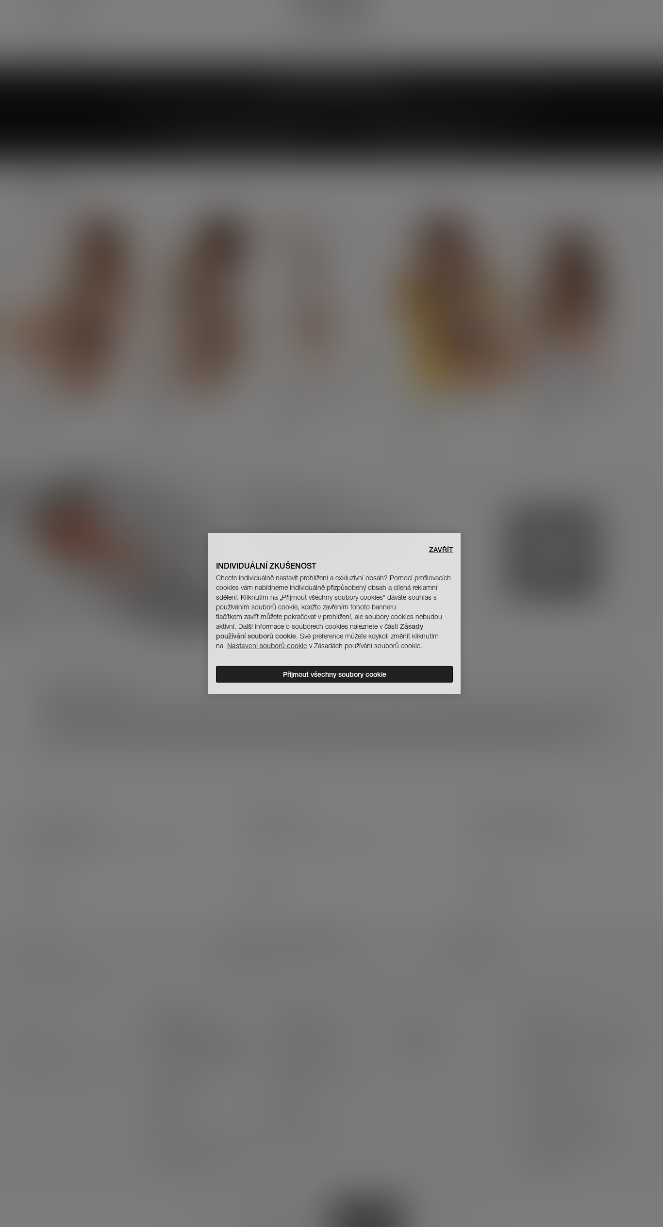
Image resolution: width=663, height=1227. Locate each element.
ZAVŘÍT (441, 549)
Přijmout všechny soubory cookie (334, 674)
